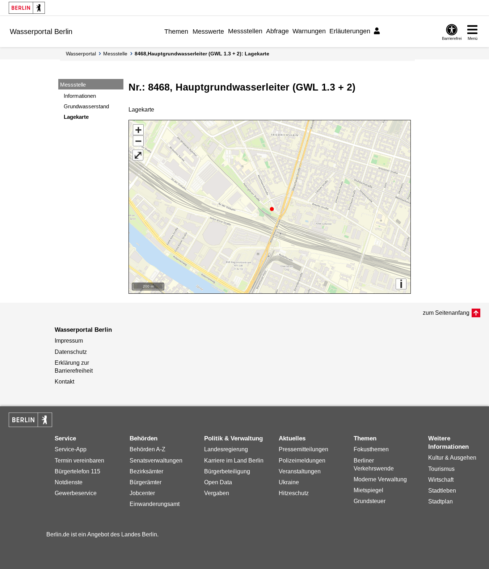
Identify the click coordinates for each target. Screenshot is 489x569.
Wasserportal (81, 54)
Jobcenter (142, 493)
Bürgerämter (145, 482)
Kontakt (64, 381)
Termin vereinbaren (79, 460)
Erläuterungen (349, 31)
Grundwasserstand (86, 106)
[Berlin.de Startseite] (27, 8)
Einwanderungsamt (155, 504)
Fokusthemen (371, 449)
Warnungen (309, 31)
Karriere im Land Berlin (234, 460)
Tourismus (441, 469)
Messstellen (245, 31)
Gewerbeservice (76, 493)
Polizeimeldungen (302, 460)
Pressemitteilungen (303, 449)
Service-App (71, 449)
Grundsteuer (369, 501)
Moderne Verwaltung (380, 479)
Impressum (69, 341)
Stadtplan (440, 501)
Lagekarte (76, 117)
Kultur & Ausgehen (452, 458)
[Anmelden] (378, 31)
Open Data (218, 482)
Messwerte (208, 31)
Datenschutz (71, 352)
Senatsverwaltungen (156, 460)
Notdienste (69, 482)
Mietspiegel (368, 490)
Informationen (80, 96)
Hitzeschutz (294, 493)
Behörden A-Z (147, 449)
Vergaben (216, 493)
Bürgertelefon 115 (77, 471)
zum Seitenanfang (446, 313)
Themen (176, 31)
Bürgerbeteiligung (227, 471)
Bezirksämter (146, 471)
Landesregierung (226, 449)
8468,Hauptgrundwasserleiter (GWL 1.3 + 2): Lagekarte (202, 54)
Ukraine (289, 482)
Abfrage (277, 31)
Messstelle (115, 54)
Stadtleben (442, 491)
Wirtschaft (441, 480)
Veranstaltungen (300, 471)
